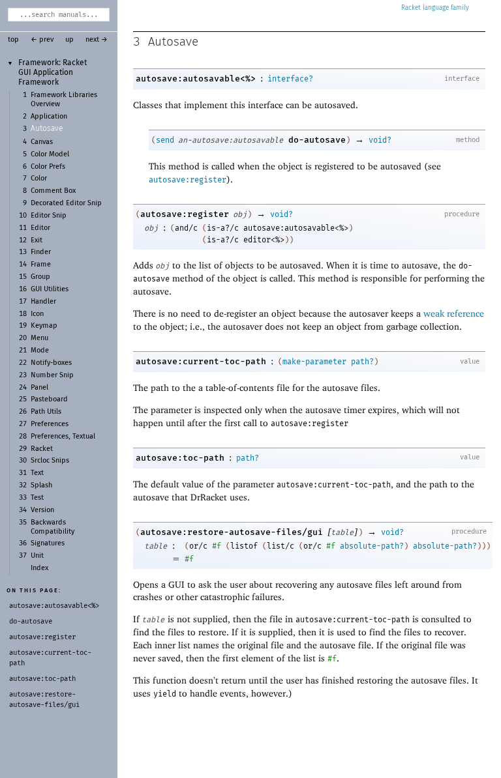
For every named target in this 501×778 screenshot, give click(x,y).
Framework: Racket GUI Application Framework (52, 72)
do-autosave (317, 140)
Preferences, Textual (63, 436)
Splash (41, 485)
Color (39, 178)
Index (39, 568)
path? (362, 361)
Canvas (42, 142)
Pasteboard (49, 399)
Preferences (49, 424)
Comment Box (53, 191)
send (165, 140)
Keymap (44, 326)
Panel (39, 387)
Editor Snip (49, 215)
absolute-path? (372, 546)
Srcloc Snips (50, 460)
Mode (40, 350)
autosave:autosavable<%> (196, 78)
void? (380, 140)
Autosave (47, 129)
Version (42, 510)
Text (37, 473)
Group (40, 277)
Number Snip (52, 375)
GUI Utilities (49, 289)
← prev (42, 39)
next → (96, 39)
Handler (43, 301)
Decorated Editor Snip (66, 203)
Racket (42, 449)
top (13, 39)
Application (49, 116)
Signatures (48, 543)
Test (37, 498)
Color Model (50, 154)
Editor (40, 228)
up (69, 39)
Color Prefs (48, 167)
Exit (36, 240)
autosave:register (187, 179)
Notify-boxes (51, 363)
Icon (37, 314)
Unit (37, 556)
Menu (39, 338)
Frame (41, 264)
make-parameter (314, 361)
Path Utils (46, 412)
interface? (290, 78)
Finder (41, 252)
